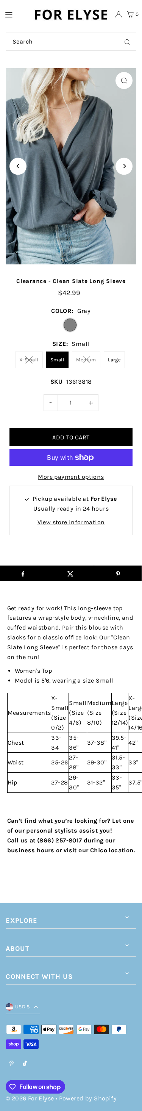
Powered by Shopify (88, 1098)
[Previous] (18, 166)
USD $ (22, 1006)
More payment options (71, 476)
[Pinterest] (11, 1064)
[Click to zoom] (124, 80)
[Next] (124, 166)
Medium (86, 360)
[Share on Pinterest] (118, 573)
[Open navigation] (15, 14)
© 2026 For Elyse (30, 1098)
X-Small (29, 360)
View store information (71, 522)
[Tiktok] (25, 1064)
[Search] (127, 42)
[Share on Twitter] (70, 573)
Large (114, 360)
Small (57, 360)
